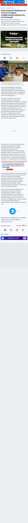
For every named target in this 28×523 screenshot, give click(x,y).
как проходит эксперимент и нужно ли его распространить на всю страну (13, 165)
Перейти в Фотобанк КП (19, 84)
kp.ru (25, 225)
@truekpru (9, 222)
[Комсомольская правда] (8, 2)
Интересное (6, 234)
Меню (1, 1)
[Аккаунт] (26, 1)
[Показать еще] (23, 58)
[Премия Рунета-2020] (13, 1)
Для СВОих (3, 4)
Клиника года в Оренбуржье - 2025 (19, 4)
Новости (9, 4)
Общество (4, 169)
